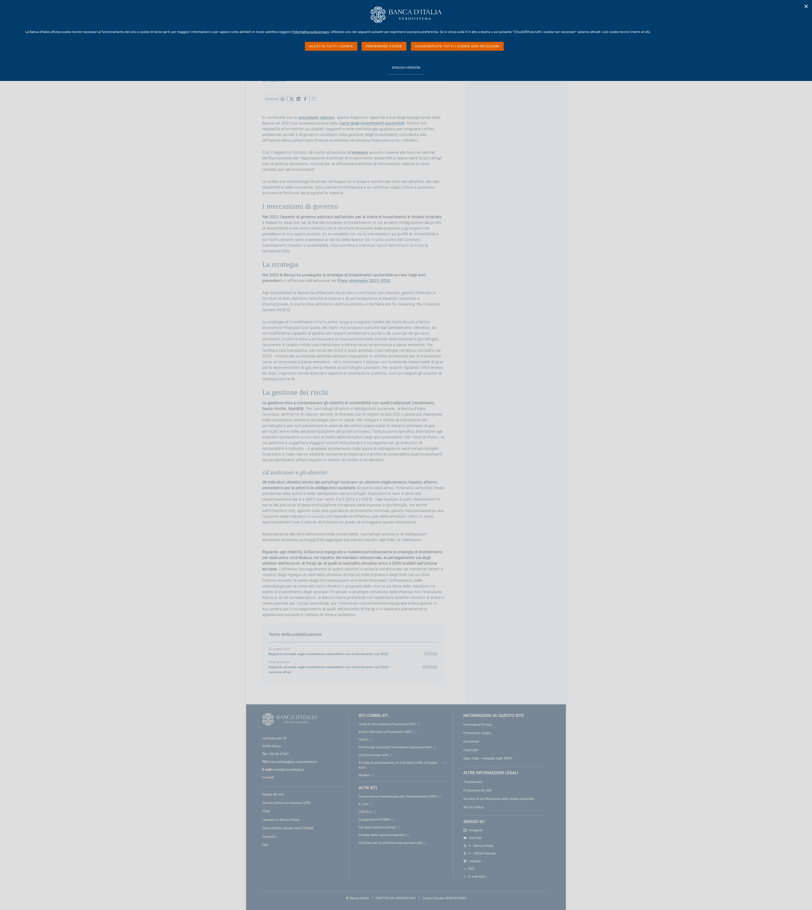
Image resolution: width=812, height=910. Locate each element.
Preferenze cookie (477, 733)
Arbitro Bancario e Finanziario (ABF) (385, 732)
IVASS (363, 740)
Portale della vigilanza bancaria (382, 835)
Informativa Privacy (477, 725)
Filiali (266, 811)
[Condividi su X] (291, 98)
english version (406, 70)
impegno (360, 152)
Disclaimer (471, 741)
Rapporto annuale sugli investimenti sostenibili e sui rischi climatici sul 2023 (328, 654)
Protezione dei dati (477, 790)
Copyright (470, 750)
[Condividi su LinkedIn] (298, 98)
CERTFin (365, 812)
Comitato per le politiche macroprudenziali (390, 843)
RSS (471, 869)
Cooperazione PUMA (374, 819)
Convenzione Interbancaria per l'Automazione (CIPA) (398, 796)
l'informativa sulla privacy (310, 32)
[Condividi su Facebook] (305, 98)
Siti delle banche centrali (377, 827)
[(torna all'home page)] (289, 720)
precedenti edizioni (316, 117)
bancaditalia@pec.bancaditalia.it (293, 762)
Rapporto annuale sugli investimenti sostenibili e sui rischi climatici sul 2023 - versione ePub (330, 669)
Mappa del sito (273, 794)
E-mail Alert (477, 876)
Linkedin (474, 861)
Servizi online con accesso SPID (286, 803)
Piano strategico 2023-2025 (363, 280)
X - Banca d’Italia (480, 846)
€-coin (364, 804)
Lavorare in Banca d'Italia (280, 820)
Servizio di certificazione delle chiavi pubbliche (498, 799)
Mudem (364, 775)
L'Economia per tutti (373, 755)
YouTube (474, 838)
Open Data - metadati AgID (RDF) (487, 758)
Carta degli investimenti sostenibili (372, 123)
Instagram (475, 830)
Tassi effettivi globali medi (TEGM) (287, 828)
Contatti (268, 777)
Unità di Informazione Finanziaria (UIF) (387, 724)
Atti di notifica (473, 807)
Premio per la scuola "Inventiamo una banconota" (395, 747)
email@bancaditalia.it (288, 770)
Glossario (269, 837)
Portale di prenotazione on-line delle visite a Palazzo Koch (398, 765)
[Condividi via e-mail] (313, 98)
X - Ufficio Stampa (481, 853)
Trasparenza (472, 782)
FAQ (265, 845)
